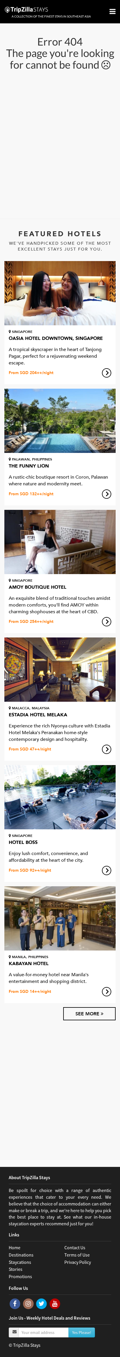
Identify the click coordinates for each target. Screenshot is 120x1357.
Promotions (20, 1276)
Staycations (20, 1262)
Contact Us (74, 1247)
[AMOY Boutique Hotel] (60, 542)
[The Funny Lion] (60, 421)
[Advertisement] (60, 144)
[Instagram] (29, 1303)
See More (88, 1014)
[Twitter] (42, 1303)
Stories (15, 1269)
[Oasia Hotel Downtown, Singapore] (60, 293)
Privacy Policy (77, 1262)
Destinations (21, 1255)
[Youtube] (55, 1303)
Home (14, 1247)
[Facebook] (15, 1303)
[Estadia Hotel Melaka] (60, 669)
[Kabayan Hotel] (60, 918)
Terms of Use (77, 1255)
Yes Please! (81, 1332)
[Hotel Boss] (60, 797)
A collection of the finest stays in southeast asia (51, 16)
